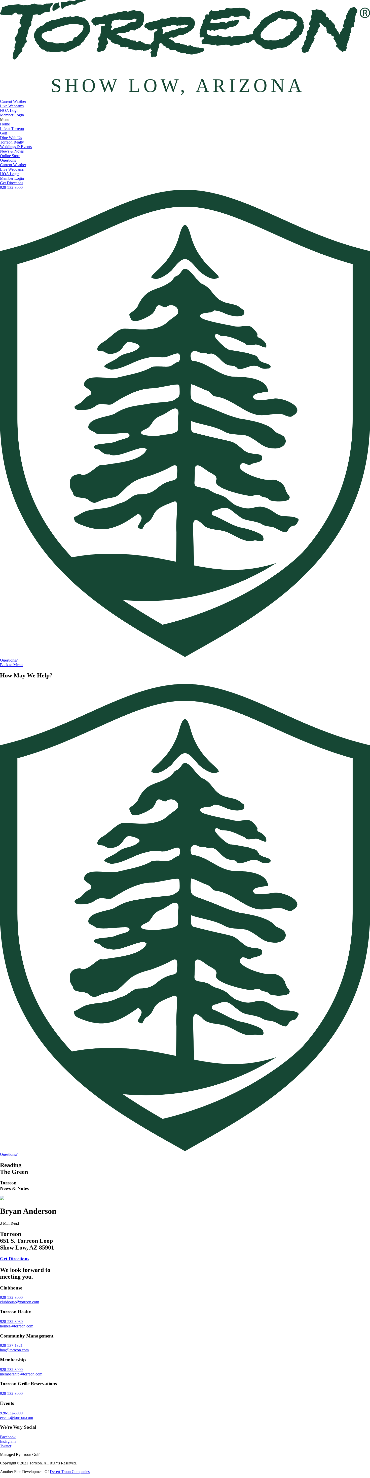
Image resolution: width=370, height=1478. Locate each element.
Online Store (10, 156)
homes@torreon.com (16, 1326)
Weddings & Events (16, 147)
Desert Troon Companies (70, 1471)
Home (5, 124)
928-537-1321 (11, 1345)
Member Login (12, 115)
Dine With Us (11, 137)
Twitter (5, 1446)
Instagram (8, 1441)
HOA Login (9, 110)
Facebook (8, 1437)
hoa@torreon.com (14, 1350)
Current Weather (13, 101)
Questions (8, 160)
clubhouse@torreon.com (19, 1302)
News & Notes (12, 151)
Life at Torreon (12, 128)
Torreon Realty (12, 142)
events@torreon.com (16, 1417)
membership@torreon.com (21, 1374)
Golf (3, 133)
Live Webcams (12, 106)
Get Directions (11, 183)
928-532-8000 (11, 187)
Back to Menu (11, 665)
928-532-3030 (11, 1321)
